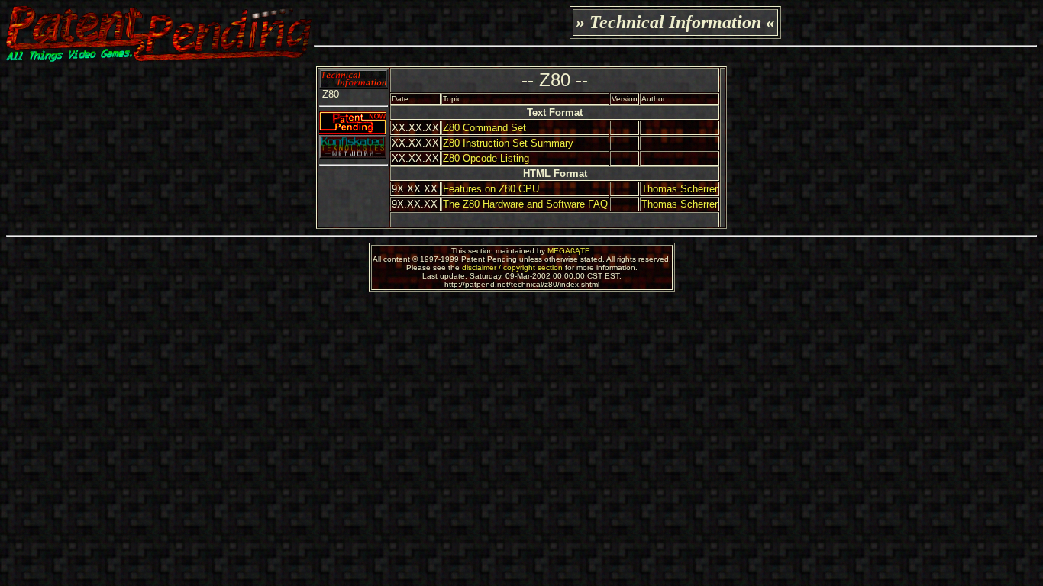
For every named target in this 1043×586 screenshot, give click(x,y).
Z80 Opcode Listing (486, 158)
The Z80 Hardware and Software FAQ (525, 204)
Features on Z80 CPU (491, 189)
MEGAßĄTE (568, 250)
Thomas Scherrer (679, 189)
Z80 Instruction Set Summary (508, 143)
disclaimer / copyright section (512, 267)
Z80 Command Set (484, 128)
